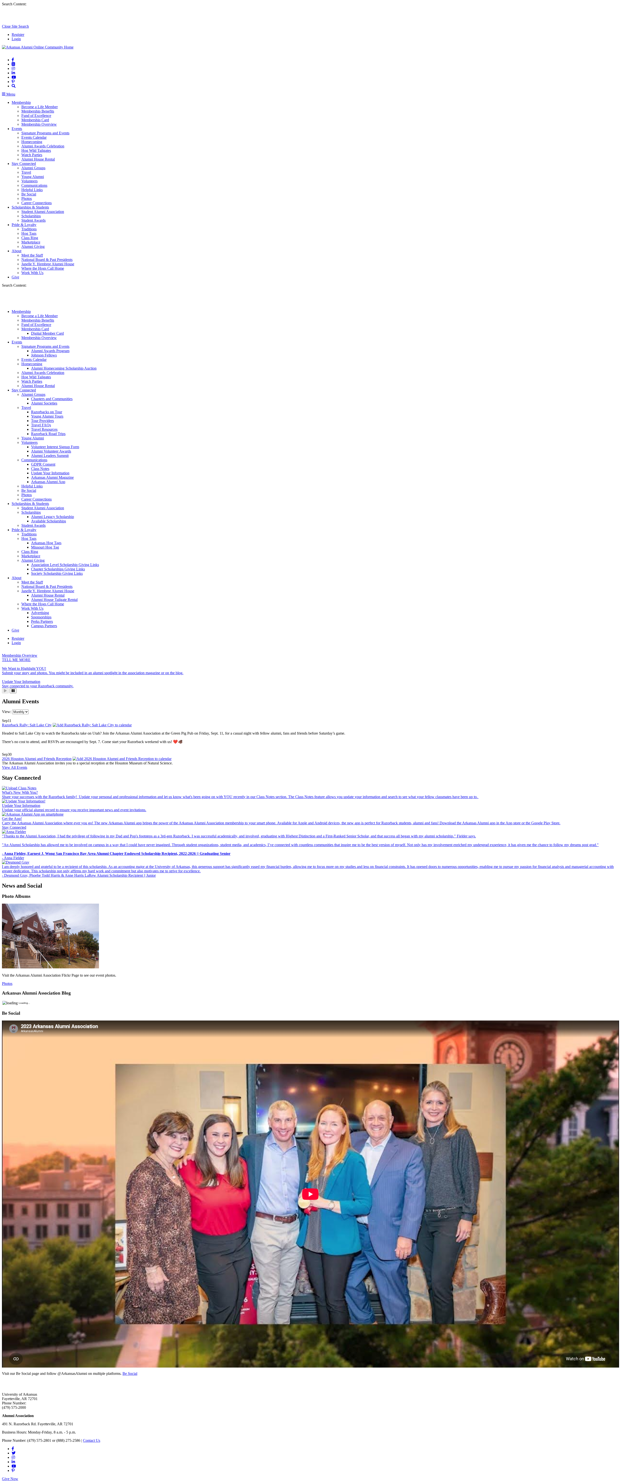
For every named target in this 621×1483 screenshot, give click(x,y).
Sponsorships (41, 617)
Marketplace (30, 242)
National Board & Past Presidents (47, 260)
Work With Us (32, 273)
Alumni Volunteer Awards (51, 451)
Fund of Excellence (36, 115)
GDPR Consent (43, 464)
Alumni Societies (44, 403)
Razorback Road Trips (48, 434)
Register (18, 34)
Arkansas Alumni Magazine (52, 477)
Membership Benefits (37, 111)
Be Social (28, 194)
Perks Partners (42, 621)
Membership (21, 102)
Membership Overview (39, 124)
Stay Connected (24, 164)
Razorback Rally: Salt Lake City (27, 725)
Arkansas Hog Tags (46, 543)
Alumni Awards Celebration (42, 146)
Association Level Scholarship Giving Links (65, 565)
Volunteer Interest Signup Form (55, 447)
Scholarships (31, 216)
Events (17, 129)
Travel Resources (44, 429)
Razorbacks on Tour (46, 412)
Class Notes (40, 469)
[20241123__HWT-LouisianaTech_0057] (50, 967)
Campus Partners (44, 626)
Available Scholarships (48, 521)
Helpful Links (32, 190)
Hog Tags (28, 233)
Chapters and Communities (52, 399)
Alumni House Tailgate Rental (54, 600)
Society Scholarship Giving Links (57, 573)
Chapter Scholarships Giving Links (58, 569)
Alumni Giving (33, 246)
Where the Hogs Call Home (42, 268)
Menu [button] (10, 94)
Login (16, 39)
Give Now (10, 1479)
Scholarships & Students (30, 207)
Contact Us (91, 1440)
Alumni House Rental (38, 159)
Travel (26, 172)
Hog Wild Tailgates (36, 150)
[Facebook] (13, 60)
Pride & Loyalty (24, 225)
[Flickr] (13, 64)
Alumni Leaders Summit (50, 456)
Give (15, 277)
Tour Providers (42, 421)
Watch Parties (31, 155)
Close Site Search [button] (15, 26)
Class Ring (29, 238)
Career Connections (36, 203)
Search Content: (14, 4)
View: (7, 712)
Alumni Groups (33, 168)
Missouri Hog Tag (45, 547)
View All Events (14, 767)
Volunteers (29, 181)
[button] (14, 86)
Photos (26, 198)
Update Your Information (50, 473)
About (16, 251)
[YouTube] (14, 77)
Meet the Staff (32, 255)
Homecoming (31, 142)
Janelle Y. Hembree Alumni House (47, 264)
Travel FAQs (41, 425)
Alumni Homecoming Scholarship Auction (64, 368)
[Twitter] (14, 1453)
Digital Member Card (47, 333)
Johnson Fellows (44, 355)
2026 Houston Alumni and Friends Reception (37, 759)
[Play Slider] (5, 690)
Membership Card (35, 120)
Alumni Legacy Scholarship (52, 517)
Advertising (40, 613)
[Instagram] (13, 68)
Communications (34, 185)
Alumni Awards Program (50, 351)
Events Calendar (34, 137)
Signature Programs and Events (45, 133)
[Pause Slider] (13, 690)
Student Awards (33, 220)
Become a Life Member (39, 107)
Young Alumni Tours (47, 416)
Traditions (29, 229)
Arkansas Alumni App (48, 482)
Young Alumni (32, 177)
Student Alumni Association (42, 212)
